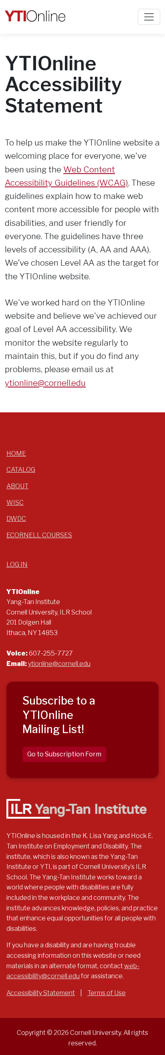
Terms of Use (106, 993)
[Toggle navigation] (149, 17)
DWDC (16, 518)
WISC (15, 502)
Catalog (20, 469)
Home (16, 453)
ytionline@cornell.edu (45, 383)
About (17, 486)
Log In (17, 564)
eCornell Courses (39, 535)
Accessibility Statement (40, 993)
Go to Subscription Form (64, 754)
